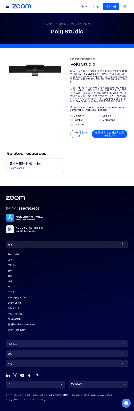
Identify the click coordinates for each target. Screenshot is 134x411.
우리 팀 (11, 265)
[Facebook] (29, 375)
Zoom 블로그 (14, 254)
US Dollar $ (76, 384)
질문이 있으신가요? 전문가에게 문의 (111, 134)
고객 (10, 259)
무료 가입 (111, 6)
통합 (10, 275)
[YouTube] (22, 375)
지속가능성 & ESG (17, 297)
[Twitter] (15, 375)
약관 (7, 395)
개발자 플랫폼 (15, 313)
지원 (10, 364)
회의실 (62, 23)
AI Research (14, 318)
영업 (10, 353)
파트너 (11, 281)
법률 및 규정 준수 (55, 395)
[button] (126, 403)
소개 (10, 244)
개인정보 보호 (16, 395)
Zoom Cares (14, 302)
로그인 (95, 6)
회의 (83, 6)
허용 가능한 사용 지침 (39, 395)
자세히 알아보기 (81, 134)
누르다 (11, 292)
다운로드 (12, 343)
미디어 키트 (14, 308)
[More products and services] (124, 6)
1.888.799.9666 (29, 209)
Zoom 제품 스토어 (17, 329)
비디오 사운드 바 (81, 23)
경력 (10, 270)
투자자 (11, 286)
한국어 (11, 384)
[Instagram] (37, 375)
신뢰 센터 (26, 395)
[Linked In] (8, 375)
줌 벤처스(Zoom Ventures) (21, 324)
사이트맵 (108, 395)
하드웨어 (48, 23)
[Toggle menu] (7, 6)
